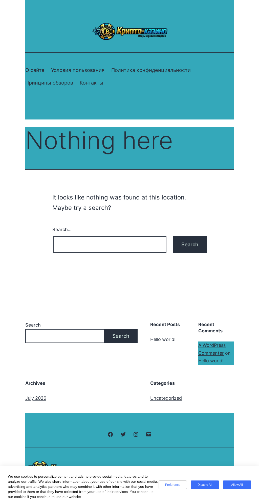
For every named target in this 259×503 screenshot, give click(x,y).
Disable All (205, 485)
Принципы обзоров (49, 83)
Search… (62, 229)
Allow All (237, 485)
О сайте (35, 70)
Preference (172, 485)
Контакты (91, 83)
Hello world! (163, 339)
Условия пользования (77, 70)
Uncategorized (166, 398)
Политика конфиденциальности (151, 70)
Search (33, 325)
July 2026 (35, 398)
